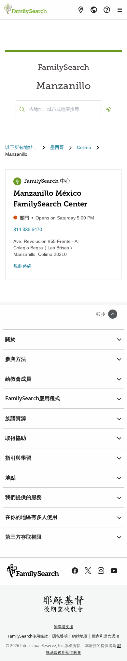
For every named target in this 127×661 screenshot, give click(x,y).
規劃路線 (22, 266)
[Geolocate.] (108, 109)
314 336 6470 (27, 229)
